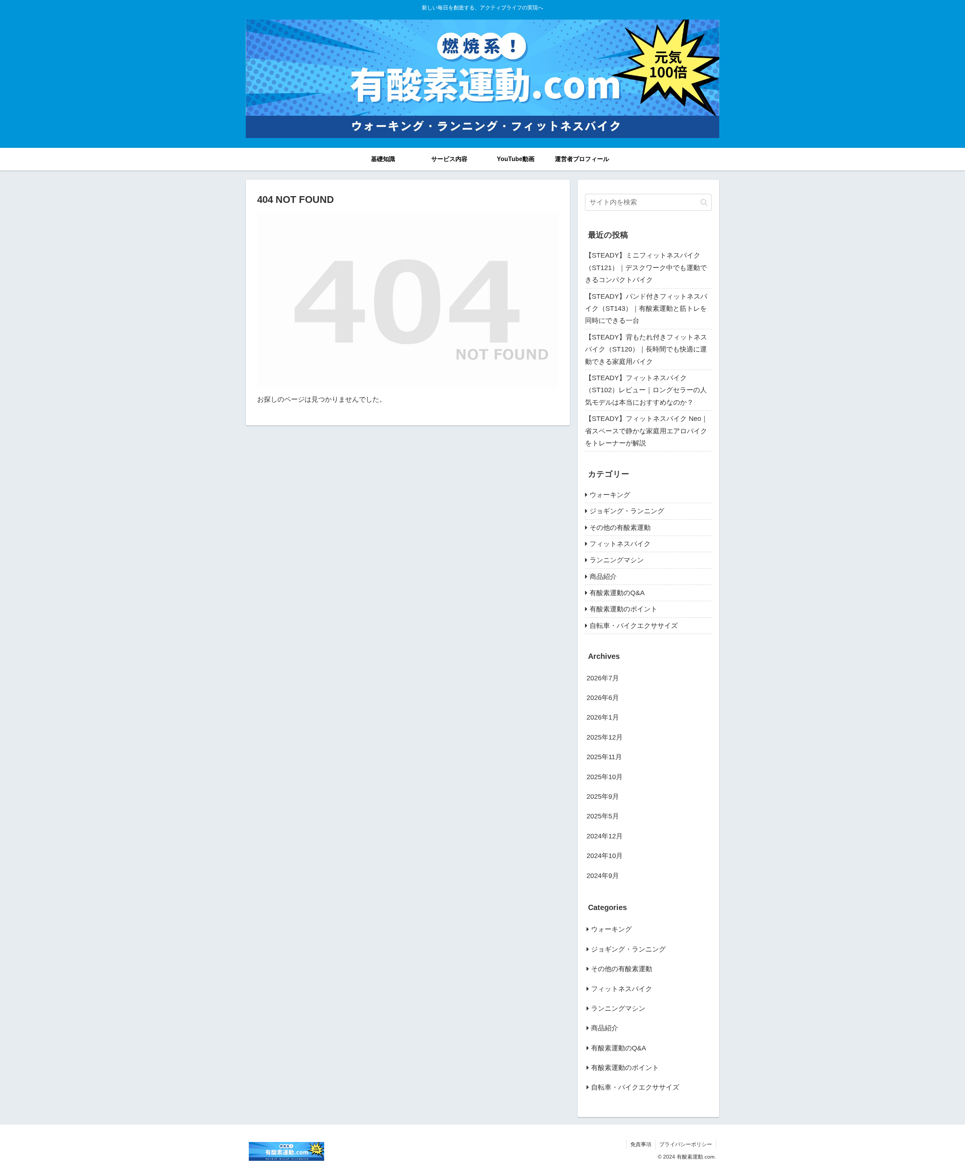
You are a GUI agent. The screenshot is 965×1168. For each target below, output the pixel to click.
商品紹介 (603, 576)
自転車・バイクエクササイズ (634, 625)
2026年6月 (603, 697)
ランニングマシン (617, 560)
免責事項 (640, 1144)
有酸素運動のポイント (623, 609)
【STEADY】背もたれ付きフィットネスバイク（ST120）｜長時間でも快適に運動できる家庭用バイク (646, 349)
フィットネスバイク (620, 544)
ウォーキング (610, 495)
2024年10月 (605, 856)
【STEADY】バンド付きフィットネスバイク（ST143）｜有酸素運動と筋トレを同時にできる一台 (646, 309)
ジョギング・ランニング (627, 511)
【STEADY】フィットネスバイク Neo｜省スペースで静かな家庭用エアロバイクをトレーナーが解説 (646, 431)
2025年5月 (603, 816)
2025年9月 (603, 796)
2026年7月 (603, 678)
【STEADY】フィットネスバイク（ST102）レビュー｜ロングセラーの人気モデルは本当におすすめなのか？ (646, 390)
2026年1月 (603, 717)
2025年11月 (604, 757)
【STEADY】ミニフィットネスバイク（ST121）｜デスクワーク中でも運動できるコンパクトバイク (646, 268)
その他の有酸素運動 (620, 527)
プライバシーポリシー (685, 1144)
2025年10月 (605, 777)
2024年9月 (603, 875)
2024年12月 (605, 836)
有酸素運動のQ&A (617, 593)
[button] (704, 202)
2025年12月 (605, 737)
